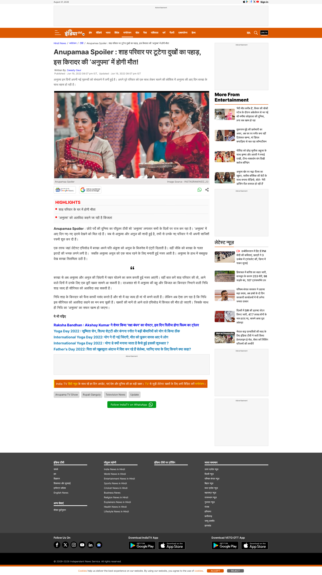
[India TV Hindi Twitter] (254, 2)
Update (134, 394)
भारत (108, 32)
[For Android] (225, 545)
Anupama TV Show (66, 394)
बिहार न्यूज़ (209, 483)
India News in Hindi (114, 469)
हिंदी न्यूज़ (72, 383)
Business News (112, 492)
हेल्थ (194, 32)
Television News (115, 394)
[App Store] (171, 545)
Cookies (82, 570)
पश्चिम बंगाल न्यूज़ (212, 478)
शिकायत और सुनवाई (62, 483)
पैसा (145, 32)
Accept (215, 570)
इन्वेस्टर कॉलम (60, 488)
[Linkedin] (90, 544)
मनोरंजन (127, 32)
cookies (199, 570)
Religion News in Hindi (116, 497)
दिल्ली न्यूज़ (209, 473)
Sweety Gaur (74, 70)
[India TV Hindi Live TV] (264, 33)
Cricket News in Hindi (115, 488)
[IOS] (244, 2)
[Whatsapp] (200, 190)
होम (90, 32)
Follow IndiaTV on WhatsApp (129, 404)
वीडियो (99, 32)
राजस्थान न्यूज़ (211, 497)
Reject (235, 570)
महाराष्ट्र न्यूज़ (210, 492)
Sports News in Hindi (115, 483)
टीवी (81, 43)
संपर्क (56, 469)
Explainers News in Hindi (117, 502)
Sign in (264, 2)
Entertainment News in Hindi (119, 478)
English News (61, 492)
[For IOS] (254, 545)
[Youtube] (82, 544)
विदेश (117, 32)
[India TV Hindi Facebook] (251, 2)
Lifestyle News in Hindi (116, 511)
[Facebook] (57, 544)
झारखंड (208, 525)
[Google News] (65, 190)
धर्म (164, 32)
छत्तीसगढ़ (208, 516)
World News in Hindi (115, 473)
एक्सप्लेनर (182, 32)
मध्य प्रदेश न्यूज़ (211, 488)
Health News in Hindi (115, 506)
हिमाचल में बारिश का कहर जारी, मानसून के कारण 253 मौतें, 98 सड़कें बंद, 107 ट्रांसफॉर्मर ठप (251, 276)
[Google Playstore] (142, 545)
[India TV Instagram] (73, 544)
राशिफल (154, 32)
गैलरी (172, 32)
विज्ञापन (57, 478)
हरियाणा (208, 511)
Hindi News (60, 43)
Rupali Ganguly (92, 394)
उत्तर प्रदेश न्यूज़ (211, 469)
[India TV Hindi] (75, 33)
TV (147, 383)
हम (55, 473)
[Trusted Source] (90, 190)
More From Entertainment (232, 97)
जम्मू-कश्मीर (209, 520)
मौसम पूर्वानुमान (60, 509)
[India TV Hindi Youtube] (257, 2)
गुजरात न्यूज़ (210, 502)
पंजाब (207, 506)
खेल (137, 32)
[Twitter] (65, 544)
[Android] (247, 2)
